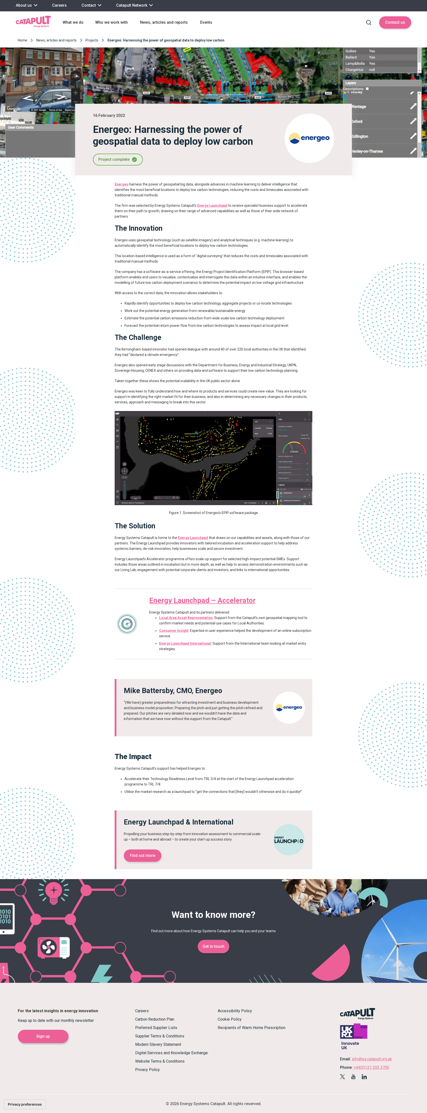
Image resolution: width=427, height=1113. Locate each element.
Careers (59, 5)
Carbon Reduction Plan (154, 1019)
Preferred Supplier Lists (156, 1027)
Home (22, 40)
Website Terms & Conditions (160, 1061)
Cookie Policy (230, 1019)
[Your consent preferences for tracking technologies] (25, 1104)
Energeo (121, 184)
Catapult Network (132, 5)
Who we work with (111, 22)
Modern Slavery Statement (158, 1044)
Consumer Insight (174, 631)
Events (206, 22)
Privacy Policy (147, 1069)
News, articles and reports (164, 22)
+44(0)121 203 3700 (371, 1067)
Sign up (43, 1036)
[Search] (368, 22)
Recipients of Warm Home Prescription (251, 1027)
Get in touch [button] (213, 946)
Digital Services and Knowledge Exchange (171, 1053)
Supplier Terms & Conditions (159, 1036)
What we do (73, 22)
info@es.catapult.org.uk (372, 1059)
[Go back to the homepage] (33, 26)
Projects (91, 40)
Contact (89, 5)
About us (24, 5)
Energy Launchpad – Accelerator (202, 600)
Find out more (142, 855)
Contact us (395, 22)
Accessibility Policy (235, 1011)
